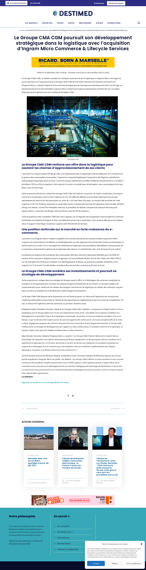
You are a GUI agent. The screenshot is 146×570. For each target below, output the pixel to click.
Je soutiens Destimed (18, 3)
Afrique (99, 23)
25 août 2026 (33, 455)
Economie (42, 483)
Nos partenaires (63, 526)
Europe (71, 23)
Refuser (115, 563)
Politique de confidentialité (67, 549)
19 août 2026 (101, 455)
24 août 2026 (67, 455)
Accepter (96, 563)
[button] (141, 544)
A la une (34, 483)
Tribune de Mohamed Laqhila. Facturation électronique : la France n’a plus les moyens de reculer (73, 463)
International (114, 23)
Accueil (21, 30)
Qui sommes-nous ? (65, 532)
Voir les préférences (133, 563)
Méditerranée (85, 23)
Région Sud (47, 23)
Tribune (65, 483)
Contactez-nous (63, 538)
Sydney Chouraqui (15, 541)
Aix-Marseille (31, 23)
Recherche (100, 3)
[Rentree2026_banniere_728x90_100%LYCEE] (73, 500)
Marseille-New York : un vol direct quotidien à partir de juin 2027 (38, 462)
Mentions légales (63, 543)
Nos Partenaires (117, 3)
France (60, 23)
